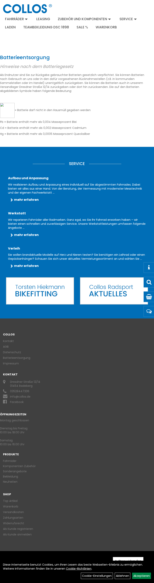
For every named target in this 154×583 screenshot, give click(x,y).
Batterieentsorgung (16, 358)
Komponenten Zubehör (19, 466)
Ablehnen (122, 576)
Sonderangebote (15, 471)
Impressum (11, 363)
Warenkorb (106, 27)
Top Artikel (10, 501)
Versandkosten (13, 512)
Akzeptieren (141, 576)
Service (126, 19)
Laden (10, 27)
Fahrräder (14, 19)
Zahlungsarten (13, 518)
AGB (6, 347)
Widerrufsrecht (13, 523)
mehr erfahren (26, 199)
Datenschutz (12, 352)
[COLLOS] (27, 8)
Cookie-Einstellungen (97, 576)
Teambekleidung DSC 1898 (46, 27)
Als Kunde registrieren (18, 529)
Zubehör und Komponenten (82, 19)
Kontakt (8, 341)
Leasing (43, 19)
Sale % (82, 27)
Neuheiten (10, 482)
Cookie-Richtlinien (78, 569)
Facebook (17, 402)
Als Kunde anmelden (17, 534)
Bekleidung (10, 477)
